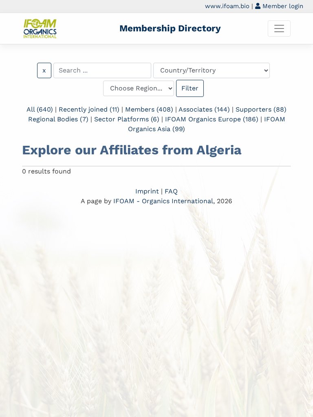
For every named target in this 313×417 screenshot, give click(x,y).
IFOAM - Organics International (163, 201)
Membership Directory (170, 28)
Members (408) (149, 109)
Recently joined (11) (89, 109)
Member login (281, 6)
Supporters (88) (261, 109)
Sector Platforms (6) (126, 119)
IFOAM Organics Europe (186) (211, 119)
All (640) (39, 109)
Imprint (147, 191)
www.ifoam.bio (227, 6)
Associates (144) (204, 109)
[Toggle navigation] (279, 28)
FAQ (171, 191)
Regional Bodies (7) (58, 119)
